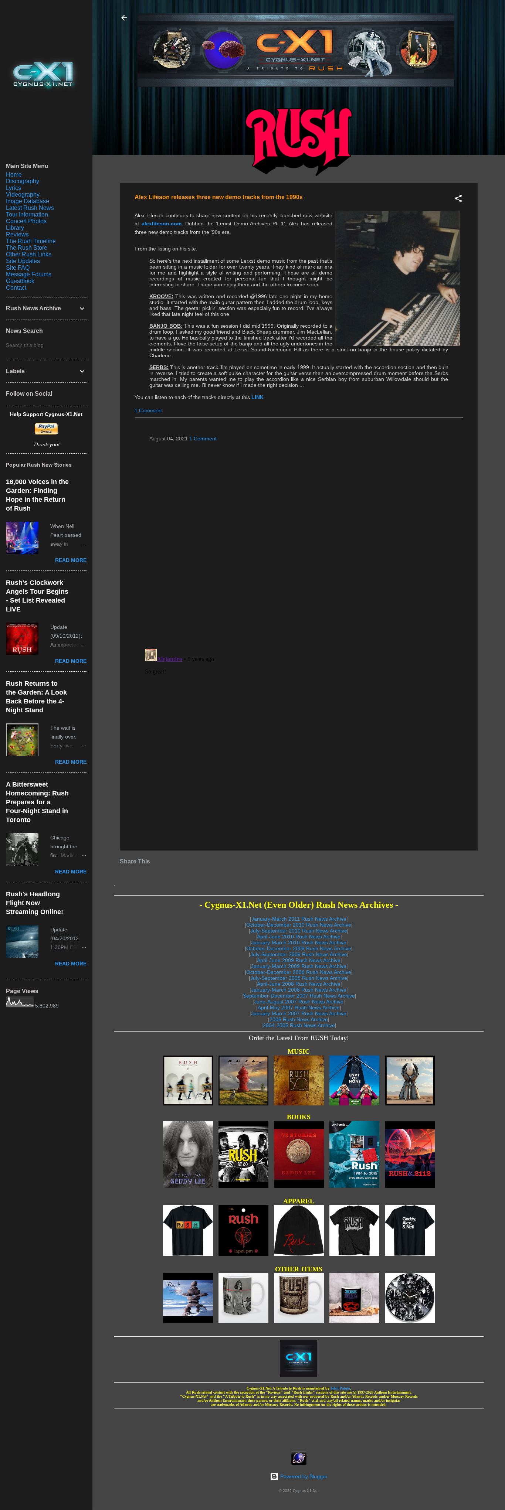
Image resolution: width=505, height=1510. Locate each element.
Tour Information (27, 214)
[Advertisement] (298, 1427)
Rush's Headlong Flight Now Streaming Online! (34, 903)
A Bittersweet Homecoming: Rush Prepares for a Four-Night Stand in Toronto (37, 802)
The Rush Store (26, 248)
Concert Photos (26, 221)
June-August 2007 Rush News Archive (298, 1002)
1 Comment (148, 410)
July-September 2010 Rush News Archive (298, 931)
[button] (458, 199)
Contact (16, 287)
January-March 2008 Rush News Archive (298, 990)
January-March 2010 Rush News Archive (298, 942)
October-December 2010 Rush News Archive (298, 925)
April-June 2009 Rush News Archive (298, 960)
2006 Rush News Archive (299, 1019)
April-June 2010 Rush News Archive (298, 937)
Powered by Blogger (303, 1476)
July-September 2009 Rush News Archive (298, 954)
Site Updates (23, 261)
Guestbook (20, 281)
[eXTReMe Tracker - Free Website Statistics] (298, 1463)
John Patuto (340, 1388)
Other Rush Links (28, 254)
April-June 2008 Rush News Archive (298, 984)
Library (15, 228)
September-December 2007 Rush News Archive (299, 996)
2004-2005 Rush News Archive (299, 1025)
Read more (71, 560)
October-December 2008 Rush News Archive (298, 972)
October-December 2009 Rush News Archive (298, 948)
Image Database (27, 201)
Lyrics (13, 188)
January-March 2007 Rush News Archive (298, 1013)
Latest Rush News (30, 208)
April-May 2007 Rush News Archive (299, 1007)
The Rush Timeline (31, 241)
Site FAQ (18, 268)
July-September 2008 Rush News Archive (298, 978)
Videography (23, 194)
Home (14, 174)
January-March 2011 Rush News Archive (298, 919)
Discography (22, 181)
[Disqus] (298, 542)
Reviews (17, 234)
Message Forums (28, 274)
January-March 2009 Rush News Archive (298, 966)
